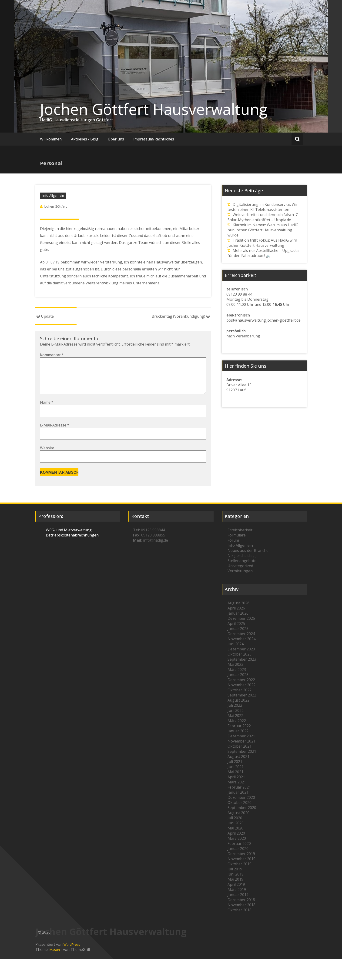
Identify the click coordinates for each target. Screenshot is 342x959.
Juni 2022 (236, 710)
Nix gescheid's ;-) (242, 555)
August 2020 (238, 812)
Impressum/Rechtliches (153, 139)
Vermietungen (240, 570)
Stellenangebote (242, 560)
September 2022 (242, 695)
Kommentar (52, 354)
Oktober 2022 (239, 690)
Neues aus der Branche (248, 550)
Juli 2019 (235, 869)
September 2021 (242, 751)
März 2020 (237, 838)
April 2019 (236, 884)
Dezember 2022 (241, 679)
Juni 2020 (236, 823)
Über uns (116, 139)
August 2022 (238, 700)
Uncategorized (240, 565)
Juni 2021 (236, 766)
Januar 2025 (238, 628)
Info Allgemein (53, 195)
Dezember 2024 (241, 633)
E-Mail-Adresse (54, 425)
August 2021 (238, 756)
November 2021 (241, 741)
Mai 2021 (235, 771)
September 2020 (242, 807)
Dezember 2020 (241, 797)
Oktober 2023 (239, 654)
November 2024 (241, 638)
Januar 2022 (238, 730)
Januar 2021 (238, 792)
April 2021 (236, 776)
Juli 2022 (235, 705)
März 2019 (237, 889)
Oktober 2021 (239, 746)
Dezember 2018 (241, 899)
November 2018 (241, 904)
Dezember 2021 (241, 736)
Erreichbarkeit (240, 530)
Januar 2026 (238, 613)
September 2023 (242, 659)
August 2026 (238, 603)
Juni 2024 (236, 643)
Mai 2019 (235, 879)
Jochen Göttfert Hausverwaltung (153, 109)
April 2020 (236, 833)
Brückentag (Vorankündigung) (178, 316)
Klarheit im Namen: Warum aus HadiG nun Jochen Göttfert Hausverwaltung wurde (263, 230)
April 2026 (236, 608)
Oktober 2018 (239, 909)
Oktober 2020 (239, 802)
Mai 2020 (235, 828)
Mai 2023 (235, 664)
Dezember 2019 (241, 853)
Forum (233, 540)
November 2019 (241, 858)
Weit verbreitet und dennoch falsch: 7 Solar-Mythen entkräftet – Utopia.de (263, 217)
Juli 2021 (235, 761)
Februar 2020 (239, 843)
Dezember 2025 (241, 618)
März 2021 (237, 782)
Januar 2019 (238, 894)
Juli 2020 (235, 817)
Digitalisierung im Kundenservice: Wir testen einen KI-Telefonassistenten (263, 207)
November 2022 (241, 684)
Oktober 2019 (239, 863)
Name (47, 402)
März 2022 (237, 720)
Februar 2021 (239, 787)
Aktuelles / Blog (84, 139)
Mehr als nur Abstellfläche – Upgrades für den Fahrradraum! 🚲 (263, 253)
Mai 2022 (235, 715)
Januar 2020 (238, 848)
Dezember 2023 (241, 649)
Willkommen (51, 139)
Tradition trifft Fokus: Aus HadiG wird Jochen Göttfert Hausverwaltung (262, 243)
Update (47, 316)
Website (47, 447)
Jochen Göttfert (55, 206)
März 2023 (237, 669)
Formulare (237, 535)
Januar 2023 (238, 674)
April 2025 (236, 623)
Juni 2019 (236, 874)
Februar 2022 (239, 725)
